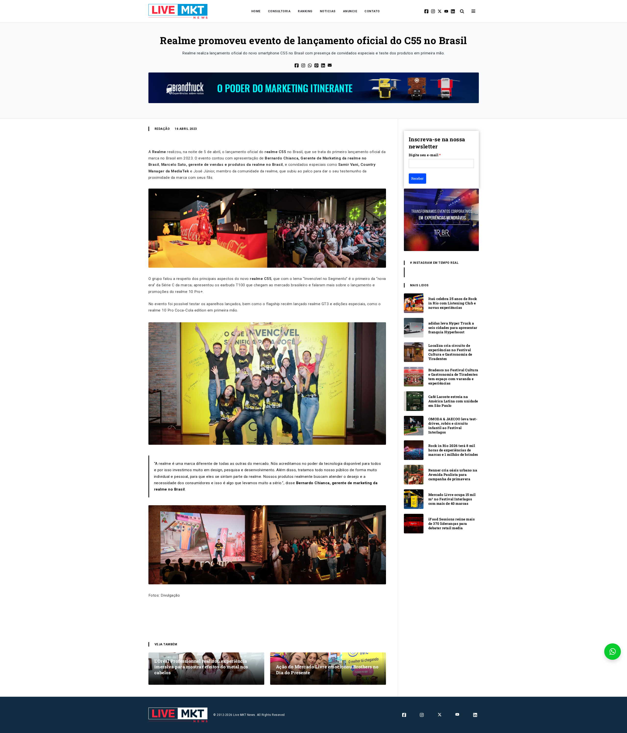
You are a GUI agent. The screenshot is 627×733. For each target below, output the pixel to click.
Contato (372, 11)
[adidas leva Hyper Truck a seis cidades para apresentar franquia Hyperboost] (413, 327)
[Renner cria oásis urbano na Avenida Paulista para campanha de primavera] (413, 474)
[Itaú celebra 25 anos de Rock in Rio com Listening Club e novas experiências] (413, 303)
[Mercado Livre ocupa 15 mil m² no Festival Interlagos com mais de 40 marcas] (413, 499)
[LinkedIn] (323, 65)
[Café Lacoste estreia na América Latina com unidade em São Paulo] (413, 401)
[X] (440, 11)
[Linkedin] (453, 11)
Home (256, 11)
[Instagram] (433, 11)
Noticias (328, 11)
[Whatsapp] (310, 65)
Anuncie (350, 11)
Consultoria (279, 11)
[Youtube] (446, 11)
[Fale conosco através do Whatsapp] (612, 651)
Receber (417, 178)
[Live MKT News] (178, 11)
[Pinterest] (317, 65)
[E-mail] (330, 64)
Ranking (305, 11)
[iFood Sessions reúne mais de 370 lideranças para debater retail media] (413, 523)
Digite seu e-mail (425, 155)
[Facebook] (426, 11)
